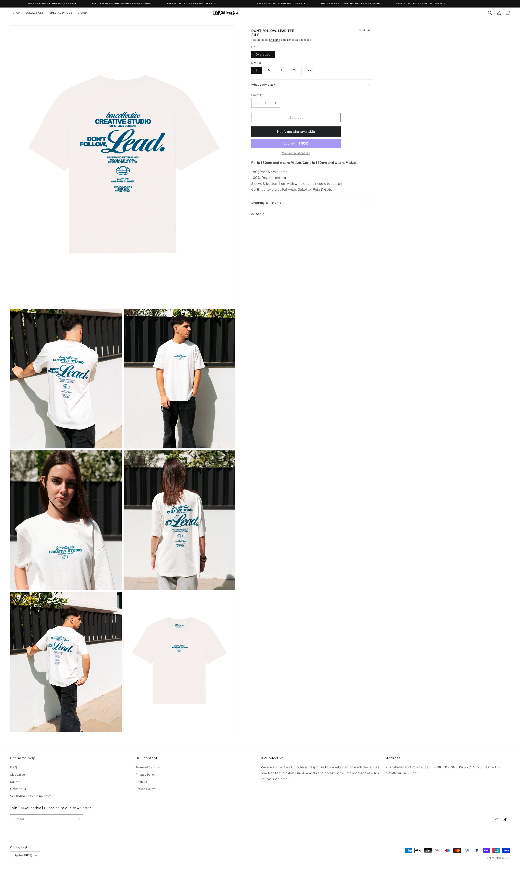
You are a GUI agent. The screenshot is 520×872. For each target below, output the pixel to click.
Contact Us (18, 788)
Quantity (257, 95)
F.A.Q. (14, 767)
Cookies (141, 781)
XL (295, 70)
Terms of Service (147, 767)
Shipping (274, 39)
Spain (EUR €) (23, 855)
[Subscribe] (78, 819)
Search (15, 781)
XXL (310, 70)
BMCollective (503, 858)
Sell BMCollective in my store (30, 796)
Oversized (263, 54)
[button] (16, 13)
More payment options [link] (296, 152)
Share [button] (260, 213)
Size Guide (17, 774)
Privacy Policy (145, 774)
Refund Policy (145, 788)
